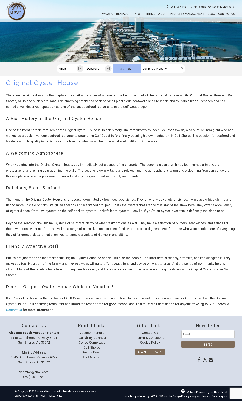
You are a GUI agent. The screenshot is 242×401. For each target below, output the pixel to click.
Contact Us (226, 13)
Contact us (14, 310)
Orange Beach (92, 352)
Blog (211, 13)
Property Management (187, 13)
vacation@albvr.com (34, 372)
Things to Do (155, 13)
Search (127, 69)
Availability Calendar (92, 338)
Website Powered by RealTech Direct (207, 392)
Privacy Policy (54, 395)
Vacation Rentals (115, 13)
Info (137, 13)
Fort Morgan (92, 357)
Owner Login (150, 352)
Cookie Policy (150, 342)
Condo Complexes (92, 342)
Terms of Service (211, 396)
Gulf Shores (91, 347)
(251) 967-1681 (34, 377)
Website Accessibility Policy (30, 395)
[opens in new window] (199, 360)
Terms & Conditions (150, 338)
